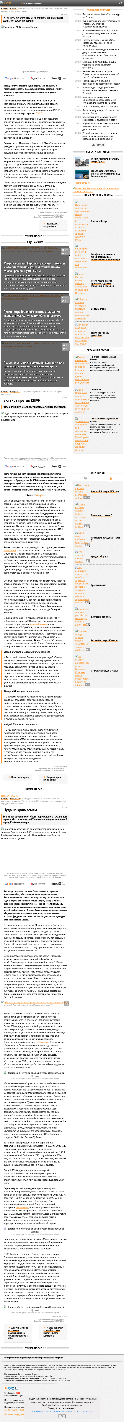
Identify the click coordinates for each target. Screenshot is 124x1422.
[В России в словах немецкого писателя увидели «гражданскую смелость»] (82, 309)
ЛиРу (16, 1388)
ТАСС (39, 113)
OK (62, 1416)
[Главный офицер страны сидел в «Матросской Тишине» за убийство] (82, 641)
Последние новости (98, 9)
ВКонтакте (12, 1388)
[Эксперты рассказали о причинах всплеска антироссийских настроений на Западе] (82, 334)
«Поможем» (43, 1042)
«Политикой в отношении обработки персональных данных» (62, 1411)
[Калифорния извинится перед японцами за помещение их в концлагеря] (82, 257)
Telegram (9, 1388)
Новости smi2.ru (9, 796)
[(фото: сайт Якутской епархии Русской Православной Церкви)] (35, 1002)
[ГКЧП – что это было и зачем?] (82, 556)
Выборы (39, 495)
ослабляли (10, 550)
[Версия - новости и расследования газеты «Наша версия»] (9, 4)
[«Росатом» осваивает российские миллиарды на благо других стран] (82, 616)
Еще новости (98, 144)
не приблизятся (39, 624)
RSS (5, 1388)
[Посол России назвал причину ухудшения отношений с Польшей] (82, 283)
